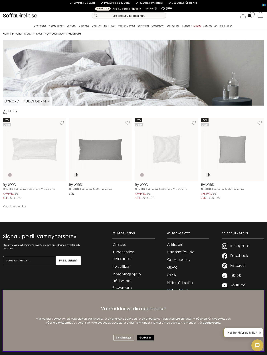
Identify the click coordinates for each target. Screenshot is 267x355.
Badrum (96, 26)
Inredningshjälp (126, 274)
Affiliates (175, 244)
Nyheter (186, 26)
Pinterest (238, 265)
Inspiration (226, 26)
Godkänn (145, 337)
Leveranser (122, 259)
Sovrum (71, 26)
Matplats (83, 26)
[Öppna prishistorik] (16, 194)
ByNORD (17, 34)
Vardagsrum (56, 26)
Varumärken (210, 26)
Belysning (143, 26)
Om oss (119, 244)
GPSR (171, 275)
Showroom (122, 288)
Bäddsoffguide (180, 252)
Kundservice (123, 252)
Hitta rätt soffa (180, 283)
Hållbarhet (122, 281)
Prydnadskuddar (54, 34)
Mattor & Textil (126, 26)
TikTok (235, 275)
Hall (106, 26)
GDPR (172, 267)
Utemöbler (40, 26)
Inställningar (123, 337)
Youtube (237, 285)
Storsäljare (173, 26)
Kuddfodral (75, 34)
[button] (133, 9)
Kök (113, 26)
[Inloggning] (243, 15)
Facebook (239, 256)
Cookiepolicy (179, 260)
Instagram (239, 246)
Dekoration (158, 26)
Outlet (197, 26)
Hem (6, 34)
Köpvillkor (121, 266)
